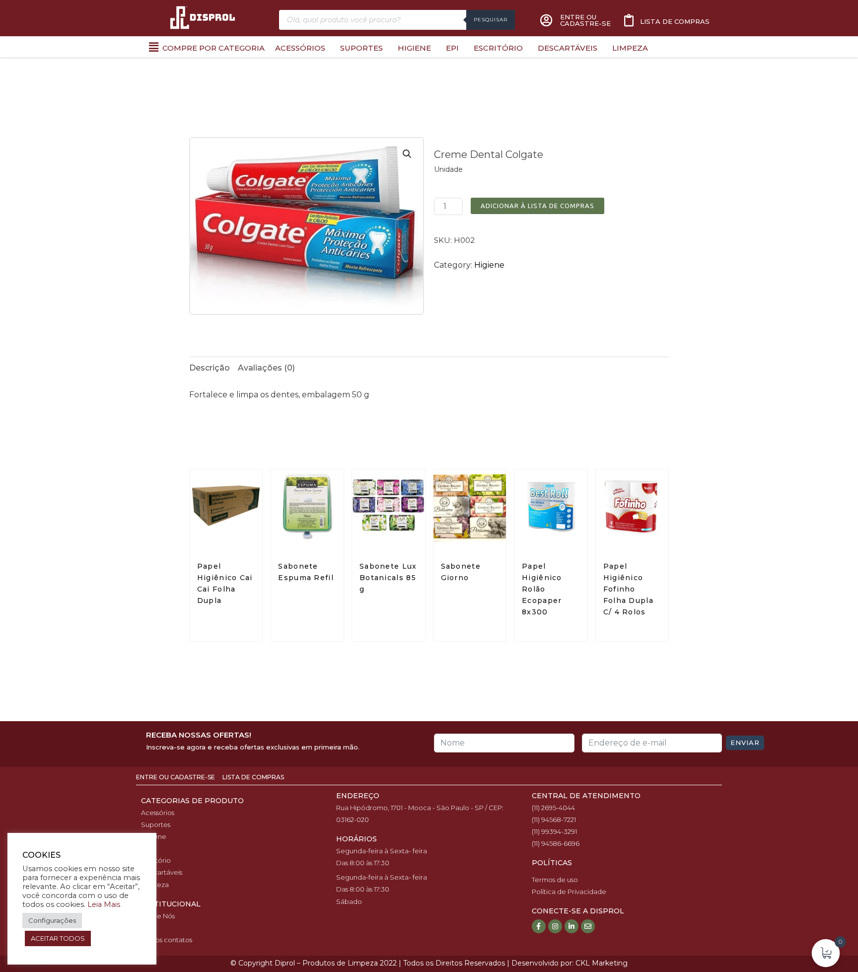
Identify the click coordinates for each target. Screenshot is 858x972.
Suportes (361, 48)
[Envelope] (588, 926)
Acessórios (300, 48)
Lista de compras (675, 21)
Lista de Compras (253, 777)
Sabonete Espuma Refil (306, 572)
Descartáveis (567, 48)
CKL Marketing (601, 963)
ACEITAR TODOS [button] (58, 938)
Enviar (745, 743)
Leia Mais (103, 904)
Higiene (414, 48)
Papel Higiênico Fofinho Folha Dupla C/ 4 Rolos (628, 589)
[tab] (209, 368)
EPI (452, 48)
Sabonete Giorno (461, 572)
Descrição (209, 368)
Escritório (498, 48)
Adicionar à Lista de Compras (537, 205)
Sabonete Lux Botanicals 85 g (388, 578)
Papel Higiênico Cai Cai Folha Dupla (225, 583)
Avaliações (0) (266, 368)
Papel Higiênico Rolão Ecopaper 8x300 (542, 589)
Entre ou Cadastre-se (176, 777)
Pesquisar (490, 19)
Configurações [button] (52, 920)
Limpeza (630, 48)
